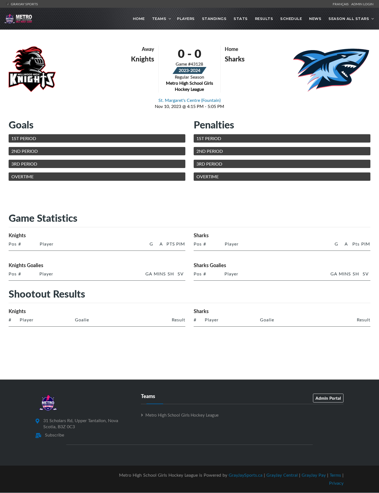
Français (341, 4)
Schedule (291, 18)
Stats (241, 18)
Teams (159, 18)
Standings (214, 18)
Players (186, 18)
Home (139, 18)
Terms (335, 475)
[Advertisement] (189, 197)
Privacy (336, 483)
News (315, 18)
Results (264, 18)
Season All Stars (349, 18)
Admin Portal (328, 398)
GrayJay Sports (24, 4)
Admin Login (362, 4)
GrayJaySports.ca (245, 475)
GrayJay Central (282, 475)
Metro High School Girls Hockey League (182, 415)
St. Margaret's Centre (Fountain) (189, 100)
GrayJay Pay (314, 475)
